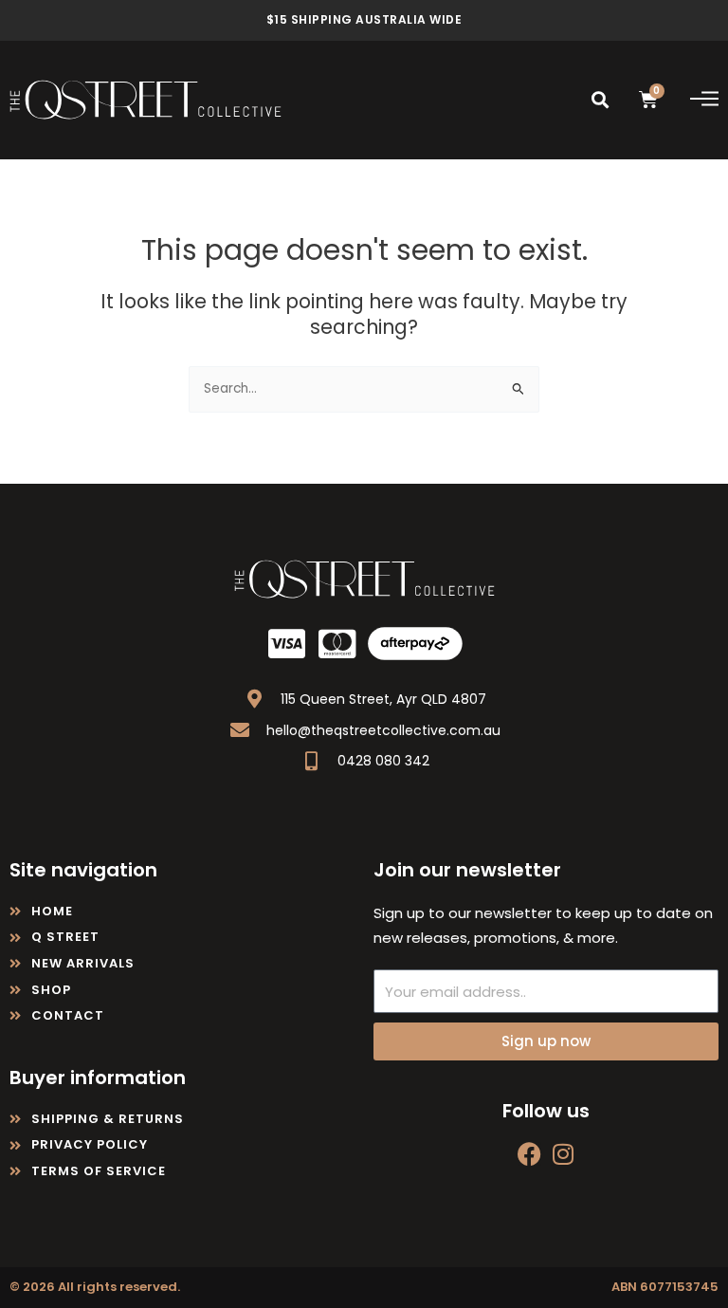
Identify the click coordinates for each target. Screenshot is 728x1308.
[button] (600, 100)
